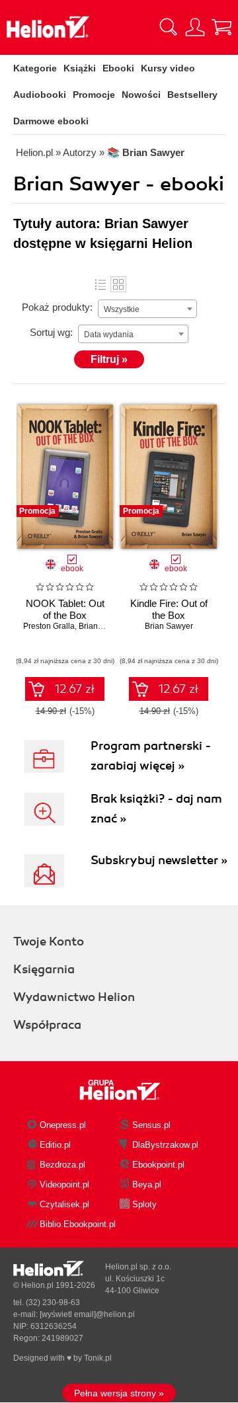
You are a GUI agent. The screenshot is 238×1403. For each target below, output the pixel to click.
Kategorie (35, 68)
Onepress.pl (63, 1125)
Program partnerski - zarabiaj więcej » (151, 756)
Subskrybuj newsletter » (159, 860)
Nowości (141, 94)
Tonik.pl (98, 1358)
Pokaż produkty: (57, 307)
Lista (100, 284)
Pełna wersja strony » (119, 1393)
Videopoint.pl (64, 1184)
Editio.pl (55, 1145)
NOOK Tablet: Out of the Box (65, 609)
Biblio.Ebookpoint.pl (78, 1224)
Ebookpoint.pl (158, 1165)
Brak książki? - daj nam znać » (156, 808)
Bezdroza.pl (62, 1165)
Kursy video (168, 68)
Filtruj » (109, 359)
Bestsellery (192, 94)
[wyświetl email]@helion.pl (87, 1314)
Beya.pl (146, 1184)
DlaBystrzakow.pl (165, 1145)
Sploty (144, 1204)
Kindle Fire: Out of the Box (169, 609)
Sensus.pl (151, 1125)
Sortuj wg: (51, 332)
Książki (79, 68)
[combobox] (147, 309)
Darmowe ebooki (51, 121)
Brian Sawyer (103, 626)
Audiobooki (39, 94)
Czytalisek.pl (64, 1204)
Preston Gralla (49, 626)
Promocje (94, 94)
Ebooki (118, 68)
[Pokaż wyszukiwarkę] (168, 27)
